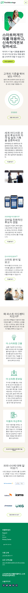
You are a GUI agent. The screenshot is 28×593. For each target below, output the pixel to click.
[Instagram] (16, 585)
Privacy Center (6, 539)
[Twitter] (7, 585)
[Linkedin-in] (13, 585)
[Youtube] (10, 585)
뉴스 (3, 535)
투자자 (4, 537)
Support (4, 533)
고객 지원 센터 (6, 555)
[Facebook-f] (3, 585)
